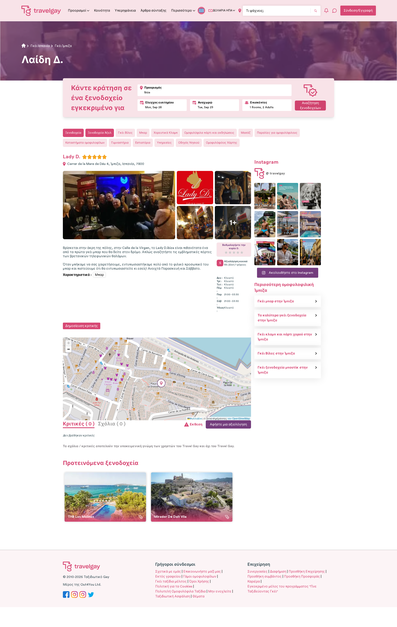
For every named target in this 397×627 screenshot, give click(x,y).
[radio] (84, 156)
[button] (161, 383)
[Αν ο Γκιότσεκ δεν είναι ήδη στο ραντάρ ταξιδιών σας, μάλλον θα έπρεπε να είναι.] (264, 196)
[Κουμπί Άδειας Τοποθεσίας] (239, 11)
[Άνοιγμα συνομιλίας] (334, 10)
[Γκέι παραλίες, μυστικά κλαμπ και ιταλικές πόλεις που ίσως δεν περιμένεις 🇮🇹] (287, 196)
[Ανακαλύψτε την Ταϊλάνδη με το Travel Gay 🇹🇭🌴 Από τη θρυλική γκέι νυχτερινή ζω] (264, 224)
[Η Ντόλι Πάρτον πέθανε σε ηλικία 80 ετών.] (310, 196)
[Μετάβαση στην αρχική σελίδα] (41, 10)
